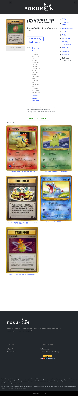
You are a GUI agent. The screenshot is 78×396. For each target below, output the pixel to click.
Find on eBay (35, 39)
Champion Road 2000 (36, 50)
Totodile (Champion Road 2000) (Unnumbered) (56, 221)
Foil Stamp (65, 54)
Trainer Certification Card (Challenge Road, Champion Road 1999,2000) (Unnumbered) (22, 223)
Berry (64, 19)
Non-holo (65, 48)
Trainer (64, 35)
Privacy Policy (12, 352)
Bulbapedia (34, 42)
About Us (10, 349)
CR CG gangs (66, 42)
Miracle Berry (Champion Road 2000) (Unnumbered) (22, 274)
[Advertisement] (39, 290)
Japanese (65, 51)
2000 (64, 31)
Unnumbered (66, 38)
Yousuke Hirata (67, 44)
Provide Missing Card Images (50, 352)
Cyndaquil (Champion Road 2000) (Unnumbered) (22, 171)
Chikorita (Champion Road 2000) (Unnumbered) (56, 171)
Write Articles (45, 349)
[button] (10, 2)
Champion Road (67, 28)
